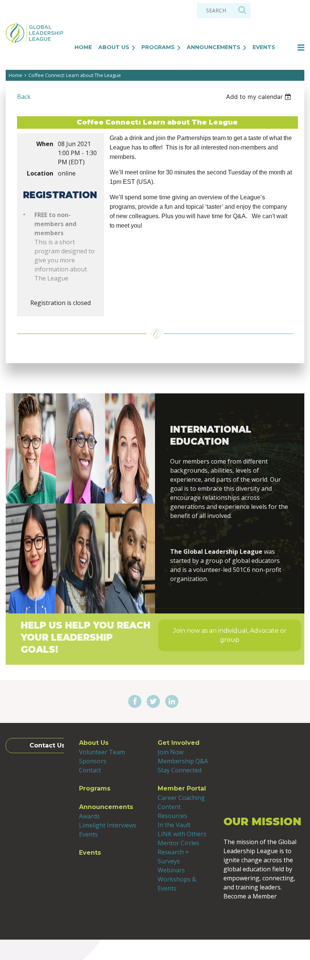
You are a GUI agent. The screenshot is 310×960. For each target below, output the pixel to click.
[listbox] (259, 96)
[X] (153, 702)
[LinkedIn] (172, 702)
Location (40, 173)
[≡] (293, 47)
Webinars (171, 870)
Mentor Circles (178, 843)
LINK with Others (182, 834)
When (44, 144)
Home (15, 75)
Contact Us (47, 745)
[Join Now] (229, 533)
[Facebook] (135, 702)
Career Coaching (181, 798)
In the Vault (174, 825)
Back (24, 96)
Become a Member (264, 917)
